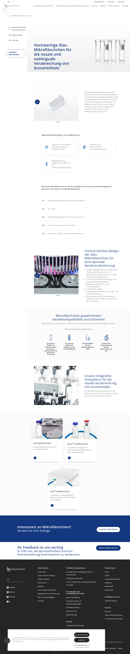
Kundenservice (71, 611)
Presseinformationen (112, 579)
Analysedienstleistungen (75, 625)
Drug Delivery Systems (74, 578)
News (107, 572)
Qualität (41, 586)
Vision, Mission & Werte (46, 575)
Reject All (82, 640)
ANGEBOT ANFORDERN (108, 529)
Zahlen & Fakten (43, 579)
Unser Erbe (42, 572)
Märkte (103, 6)
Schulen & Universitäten (114, 619)
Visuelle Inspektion (73, 607)
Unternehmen (99, 2)
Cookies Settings (82, 645)
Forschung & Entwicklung (47, 590)
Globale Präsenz (111, 601)
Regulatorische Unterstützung (49, 594)
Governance (42, 583)
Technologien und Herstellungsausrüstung (72, 6)
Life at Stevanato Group (113, 615)
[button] (37, 102)
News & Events (114, 6)
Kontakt (126, 6)
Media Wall (109, 586)
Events (107, 575)
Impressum (109, 590)
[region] (56, 640)
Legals (120, 648)
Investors (121, 2)
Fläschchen (15, 16)
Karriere (111, 2)
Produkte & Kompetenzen (43, 6)
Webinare (108, 583)
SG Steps (41, 601)
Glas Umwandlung (73, 597)
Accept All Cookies (81, 635)
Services (94, 6)
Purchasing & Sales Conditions (105, 648)
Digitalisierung (71, 615)
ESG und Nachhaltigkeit (46, 597)
